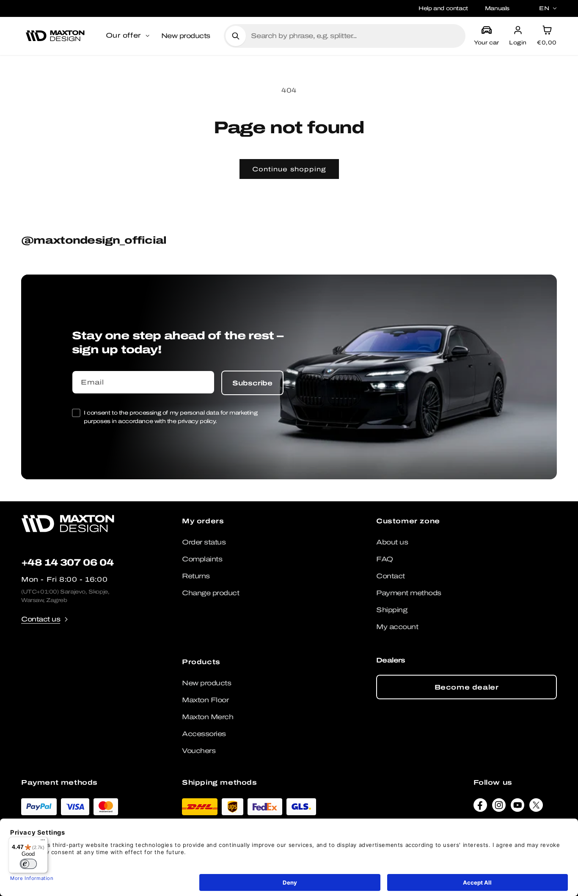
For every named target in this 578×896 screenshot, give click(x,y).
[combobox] (355, 36)
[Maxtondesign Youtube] (517, 807)
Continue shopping (289, 169)
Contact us (40, 619)
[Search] (236, 36)
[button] (128, 36)
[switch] (28, 864)
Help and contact (443, 8)
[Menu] (43, 842)
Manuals (497, 8)
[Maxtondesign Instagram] (499, 807)
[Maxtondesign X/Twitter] (536, 807)
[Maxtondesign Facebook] (480, 807)
